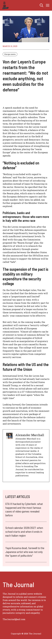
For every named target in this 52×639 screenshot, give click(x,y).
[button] (41, 5)
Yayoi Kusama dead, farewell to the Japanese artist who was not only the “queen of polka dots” (24, 551)
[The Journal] (5, 5)
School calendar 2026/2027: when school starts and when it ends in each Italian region (24, 531)
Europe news (10, 54)
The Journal (35, 633)
